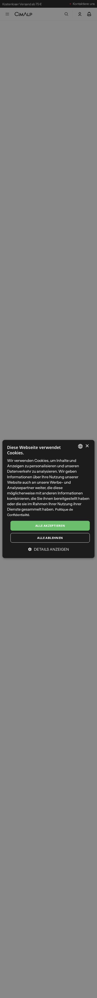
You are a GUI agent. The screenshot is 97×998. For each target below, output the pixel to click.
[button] (48, 549)
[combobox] (80, 446)
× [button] (87, 446)
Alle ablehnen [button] (50, 538)
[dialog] (48, 499)
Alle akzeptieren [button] (50, 525)
